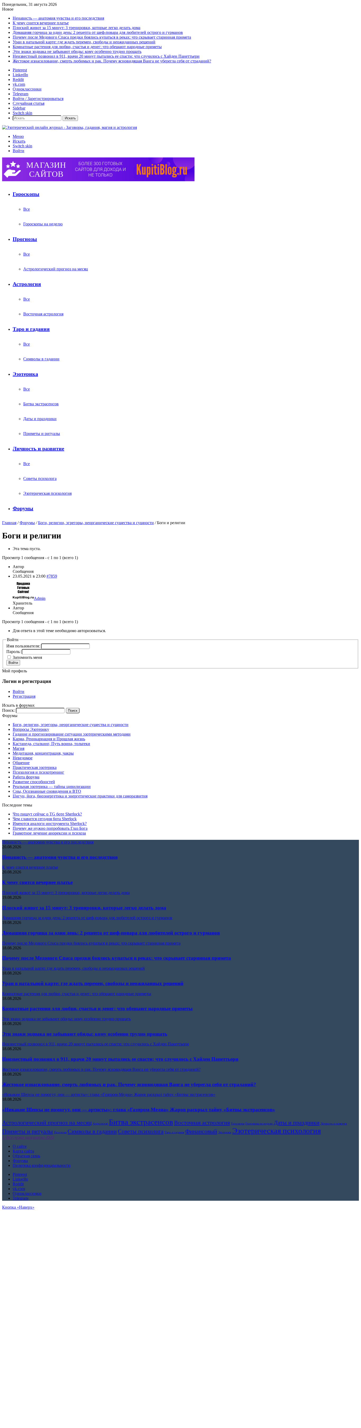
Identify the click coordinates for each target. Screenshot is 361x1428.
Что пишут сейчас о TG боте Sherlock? (47, 814)
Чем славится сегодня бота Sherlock (45, 819)
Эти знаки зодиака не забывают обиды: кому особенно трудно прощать (77, 51)
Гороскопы (26, 194)
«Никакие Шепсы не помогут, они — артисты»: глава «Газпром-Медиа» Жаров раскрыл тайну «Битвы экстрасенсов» (138, 1109)
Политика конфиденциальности (42, 1165)
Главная (9, 522)
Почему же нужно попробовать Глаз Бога (50, 828)
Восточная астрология (43, 314)
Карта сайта (23, 1151)
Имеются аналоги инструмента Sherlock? (50, 823)
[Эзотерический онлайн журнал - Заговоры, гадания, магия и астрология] (69, 127)
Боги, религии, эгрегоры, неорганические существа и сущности (96, 522)
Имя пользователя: (23, 646)
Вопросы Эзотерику (31, 729)
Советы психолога (40, 478)
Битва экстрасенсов (41, 404)
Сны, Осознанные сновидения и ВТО (47, 791)
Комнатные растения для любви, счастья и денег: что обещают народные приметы (87, 46)
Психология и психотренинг (38, 772)
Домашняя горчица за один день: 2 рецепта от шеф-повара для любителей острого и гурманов (98, 32)
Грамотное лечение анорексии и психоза (49, 833)
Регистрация (24, 696)
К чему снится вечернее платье (41, 23)
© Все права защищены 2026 (28, 1137)
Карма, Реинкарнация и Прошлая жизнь (49, 739)
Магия (18, 748)
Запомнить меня (27, 657)
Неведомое (23, 758)
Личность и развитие (38, 448)
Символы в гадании (41, 359)
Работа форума (26, 777)
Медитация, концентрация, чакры (43, 753)
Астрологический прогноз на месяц (55, 269)
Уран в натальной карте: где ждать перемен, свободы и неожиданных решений (84, 42)
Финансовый (201, 1131)
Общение (21, 762)
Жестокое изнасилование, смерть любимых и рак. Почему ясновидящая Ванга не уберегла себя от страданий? (112, 61)
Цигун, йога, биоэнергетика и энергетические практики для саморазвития (80, 796)
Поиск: (8, 710)
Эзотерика (25, 374)
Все (26, 209)
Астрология (27, 284)
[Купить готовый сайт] (98, 180)
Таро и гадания (31, 329)
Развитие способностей (34, 781)
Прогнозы (25, 239)
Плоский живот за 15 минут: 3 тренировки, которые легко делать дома (76, 27)
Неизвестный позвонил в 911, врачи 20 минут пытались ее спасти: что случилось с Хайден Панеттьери (106, 56)
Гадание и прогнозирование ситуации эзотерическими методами (72, 734)
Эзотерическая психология (47, 493)
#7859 (52, 576)
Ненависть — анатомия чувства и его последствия (58, 18)
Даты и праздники (40, 418)
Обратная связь (26, 1156)
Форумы (23, 508)
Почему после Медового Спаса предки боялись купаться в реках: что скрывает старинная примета (102, 37)
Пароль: (14, 651)
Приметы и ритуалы (41, 433)
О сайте (20, 1146)
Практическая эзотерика (35, 767)
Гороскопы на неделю (43, 224)
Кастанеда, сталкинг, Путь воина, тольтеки (51, 743)
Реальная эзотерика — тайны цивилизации (52, 786)
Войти (13, 663)
